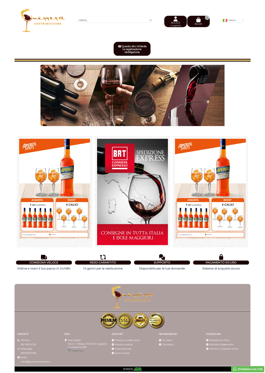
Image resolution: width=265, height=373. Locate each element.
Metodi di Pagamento (221, 344)
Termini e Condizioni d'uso (223, 348)
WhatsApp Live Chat (250, 368)
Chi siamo (167, 340)
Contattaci (168, 344)
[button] (241, 122)
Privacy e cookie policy (127, 340)
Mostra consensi (124, 344)
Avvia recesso (122, 353)
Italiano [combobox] (231, 20)
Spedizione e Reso (219, 340)
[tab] (234, 122)
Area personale (123, 348)
